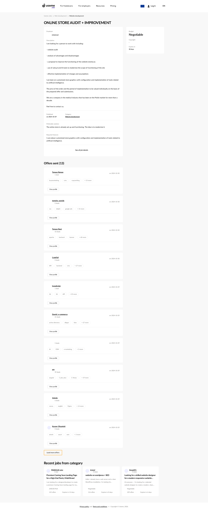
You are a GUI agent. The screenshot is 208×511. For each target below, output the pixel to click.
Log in (153, 6)
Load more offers (53, 452)
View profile (53, 189)
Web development (60, 16)
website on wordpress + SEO (97, 475)
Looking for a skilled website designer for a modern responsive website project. (140, 477)
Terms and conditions (100, 506)
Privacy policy (84, 506)
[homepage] (48, 5)
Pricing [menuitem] (113, 6)
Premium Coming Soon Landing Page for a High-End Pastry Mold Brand (61, 476)
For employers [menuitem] (84, 6)
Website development (76, 16)
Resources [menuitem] (100, 6)
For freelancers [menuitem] (66, 6)
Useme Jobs (48, 16)
